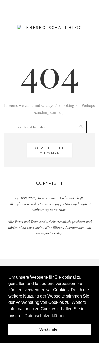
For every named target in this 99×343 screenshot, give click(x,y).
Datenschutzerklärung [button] (45, 316)
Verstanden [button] (49, 329)
